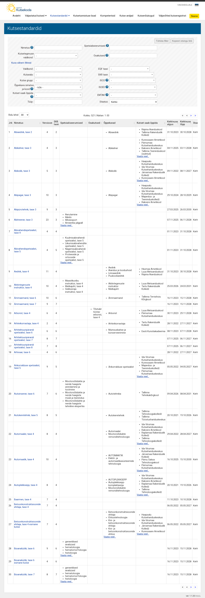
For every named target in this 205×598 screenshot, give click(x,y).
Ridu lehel (13, 115)
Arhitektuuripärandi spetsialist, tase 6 (24, 331)
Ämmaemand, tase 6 (25, 298)
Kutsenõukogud (146, 15)
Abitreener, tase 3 (23, 220)
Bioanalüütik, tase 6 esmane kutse (24, 561)
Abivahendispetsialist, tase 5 (25, 250)
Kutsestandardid (58, 15)
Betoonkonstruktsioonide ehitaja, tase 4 (27, 505)
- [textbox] (36, 55)
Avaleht (16, 15)
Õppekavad (109, 123)
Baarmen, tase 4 (22, 499)
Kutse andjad (126, 15)
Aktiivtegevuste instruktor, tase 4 (23, 286)
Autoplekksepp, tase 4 (25, 485)
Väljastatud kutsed (34, 15)
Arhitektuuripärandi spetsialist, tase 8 (24, 346)
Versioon (47, 123)
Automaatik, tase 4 (24, 459)
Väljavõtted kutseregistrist (172, 15)
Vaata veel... (143, 156)
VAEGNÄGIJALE (184, 5)
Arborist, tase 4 (22, 313)
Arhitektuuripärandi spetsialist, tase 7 (24, 339)
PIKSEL (198, 596)
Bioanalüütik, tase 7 (24, 574)
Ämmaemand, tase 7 (25, 304)
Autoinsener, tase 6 (24, 393)
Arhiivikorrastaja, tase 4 (26, 323)
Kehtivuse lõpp (185, 123)
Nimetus (18, 123)
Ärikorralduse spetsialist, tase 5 (27, 367)
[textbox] (196, 6)
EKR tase (56, 123)
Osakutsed (94, 123)
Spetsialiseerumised (71, 123)
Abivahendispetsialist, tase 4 (25, 231)
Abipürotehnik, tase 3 (25, 209)
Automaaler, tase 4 (24, 434)
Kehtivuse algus (172, 123)
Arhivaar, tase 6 (22, 352)
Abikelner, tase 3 (22, 148)
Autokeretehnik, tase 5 (26, 415)
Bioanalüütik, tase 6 (24, 548)
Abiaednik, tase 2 (23, 132)
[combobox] (197, 6)
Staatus (197, 123)
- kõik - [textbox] (39, 87)
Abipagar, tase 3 (22, 195)
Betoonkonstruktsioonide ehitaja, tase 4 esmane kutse (27, 524)
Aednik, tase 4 (21, 271)
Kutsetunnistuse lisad (84, 15)
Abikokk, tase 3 (22, 171)
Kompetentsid (107, 15)
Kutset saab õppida (147, 123)
